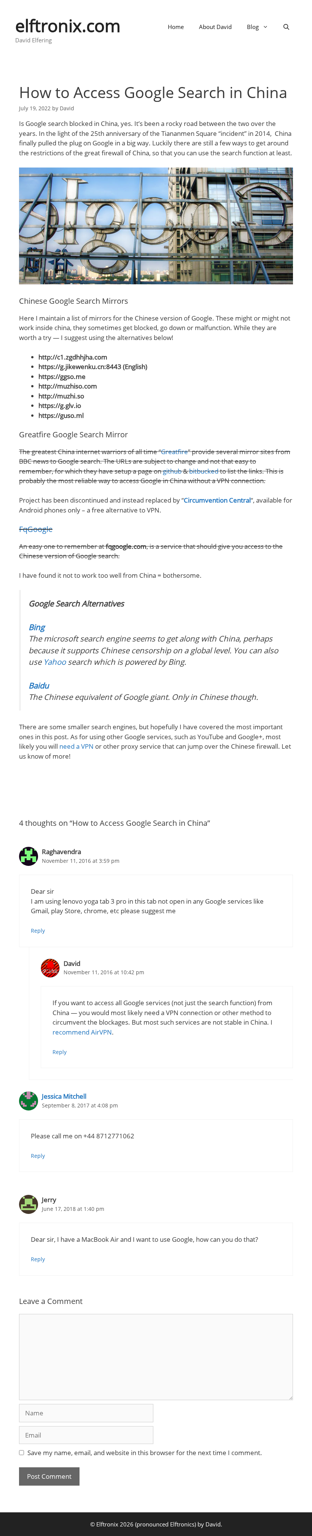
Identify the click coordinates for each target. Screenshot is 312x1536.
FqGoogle (36, 529)
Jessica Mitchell (64, 1096)
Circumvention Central (217, 500)
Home (176, 27)
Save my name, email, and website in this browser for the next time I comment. (144, 1452)
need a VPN (76, 746)
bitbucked (203, 471)
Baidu (39, 685)
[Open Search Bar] (286, 26)
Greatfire (174, 451)
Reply (38, 930)
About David (215, 27)
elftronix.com (68, 25)
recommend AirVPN (82, 1032)
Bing (37, 627)
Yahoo (54, 661)
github (172, 471)
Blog (253, 27)
